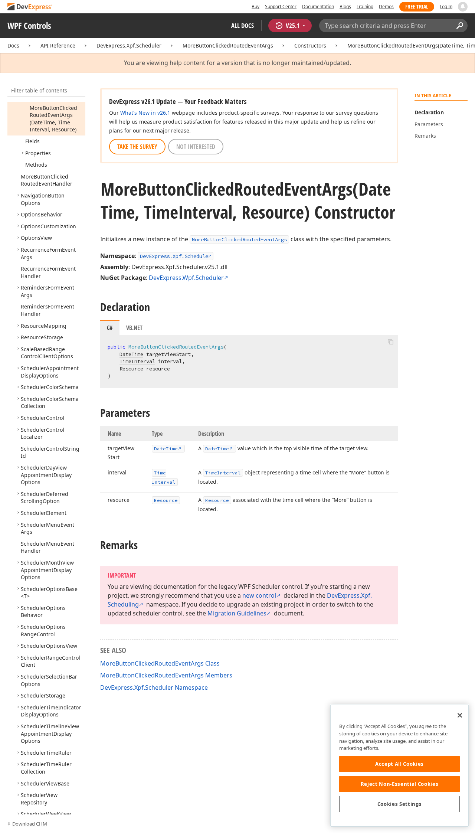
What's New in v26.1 (145, 112)
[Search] (460, 25)
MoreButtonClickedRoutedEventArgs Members (166, 675)
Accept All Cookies (399, 764)
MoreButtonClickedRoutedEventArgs (228, 45)
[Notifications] (463, 7)
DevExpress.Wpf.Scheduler (186, 278)
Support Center (281, 6)
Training (365, 6)
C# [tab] (110, 328)
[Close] (460, 715)
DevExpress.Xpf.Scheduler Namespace (154, 687)
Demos (386, 6)
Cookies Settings (399, 804)
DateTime (131, 354)
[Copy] (390, 341)
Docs (13, 45)
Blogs (345, 6)
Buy (255, 6)
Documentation (318, 6)
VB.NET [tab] (134, 328)
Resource (131, 368)
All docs (242, 25)
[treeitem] (53, 118)
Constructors (310, 45)
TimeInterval (137, 361)
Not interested (195, 147)
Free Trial (416, 6)
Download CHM (29, 823)
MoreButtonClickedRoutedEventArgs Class (160, 663)
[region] (399, 765)
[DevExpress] (30, 7)
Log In (446, 6)
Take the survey (137, 147)
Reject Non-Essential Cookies (399, 784)
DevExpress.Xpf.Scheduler (128, 45)
